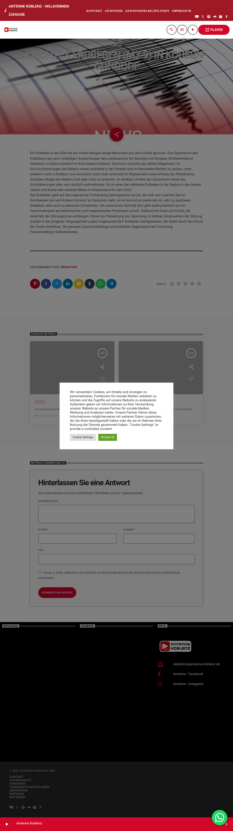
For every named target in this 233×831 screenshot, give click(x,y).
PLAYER (214, 30)
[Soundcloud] (215, 17)
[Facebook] (226, 17)
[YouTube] (197, 17)
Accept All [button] (107, 437)
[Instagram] (221, 17)
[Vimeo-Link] (11, 30)
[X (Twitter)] (203, 17)
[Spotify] (209, 17)
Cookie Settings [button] (83, 437)
